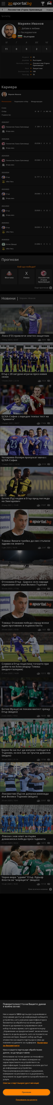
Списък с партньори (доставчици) (21, 1083)
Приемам (26, 1092)
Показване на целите (26, 1099)
